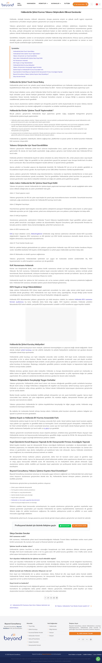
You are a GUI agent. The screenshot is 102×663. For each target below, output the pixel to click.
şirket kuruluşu (26, 350)
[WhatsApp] (98, 659)
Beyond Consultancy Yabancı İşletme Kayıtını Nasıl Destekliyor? (31, 74)
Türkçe (98, 4)
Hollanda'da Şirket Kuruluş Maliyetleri (23, 65)
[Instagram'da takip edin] (83, 639)
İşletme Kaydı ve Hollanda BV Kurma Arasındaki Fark (28, 69)
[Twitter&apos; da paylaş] (48, 598)
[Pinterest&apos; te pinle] (54, 598)
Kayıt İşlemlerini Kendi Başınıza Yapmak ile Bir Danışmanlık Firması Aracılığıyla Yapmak (37, 72)
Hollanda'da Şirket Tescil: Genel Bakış (23, 51)
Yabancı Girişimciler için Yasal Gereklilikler (25, 56)
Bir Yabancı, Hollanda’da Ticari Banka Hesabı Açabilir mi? (72, 606)
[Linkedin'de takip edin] (90, 639)
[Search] (91, 4)
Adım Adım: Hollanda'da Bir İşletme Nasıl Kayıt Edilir (28, 58)
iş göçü (46, 428)
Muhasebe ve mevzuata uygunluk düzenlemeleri (25, 500)
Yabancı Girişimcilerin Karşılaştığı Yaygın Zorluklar (27, 67)
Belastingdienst (36, 234)
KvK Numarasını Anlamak (20, 60)
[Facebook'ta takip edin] (79, 639)
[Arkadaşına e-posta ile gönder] (51, 598)
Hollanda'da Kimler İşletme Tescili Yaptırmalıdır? (26, 53)
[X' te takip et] (87, 639)
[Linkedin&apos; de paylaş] (57, 598)
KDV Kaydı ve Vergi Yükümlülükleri (23, 63)
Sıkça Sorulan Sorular (19, 76)
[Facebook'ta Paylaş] (45, 598)
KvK (11, 234)
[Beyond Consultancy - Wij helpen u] (7, 4)
